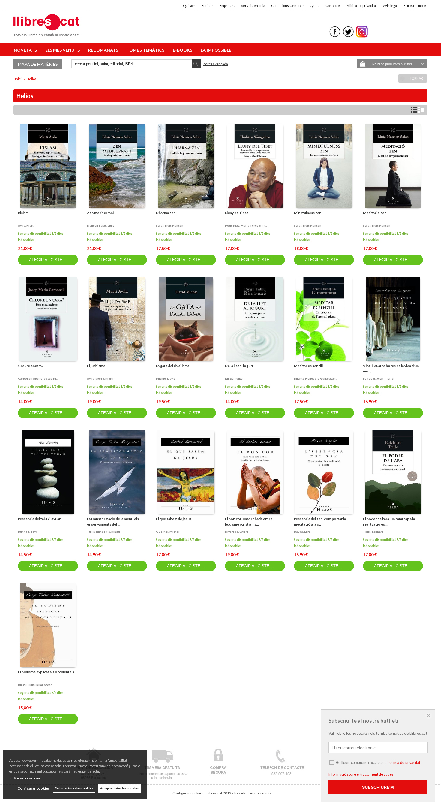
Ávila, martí (26, 225)
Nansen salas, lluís (100, 225)
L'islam (23, 212)
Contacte (333, 6)
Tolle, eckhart (373, 531)
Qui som (189, 6)
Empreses (227, 6)
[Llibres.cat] (47, 32)
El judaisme (96, 365)
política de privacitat (404, 763)
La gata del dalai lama (172, 365)
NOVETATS (26, 50)
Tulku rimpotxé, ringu (103, 531)
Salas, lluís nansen (169, 225)
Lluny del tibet (236, 212)
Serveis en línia (253, 6)
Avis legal (390, 6)
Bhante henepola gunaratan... (316, 378)
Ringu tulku (234, 378)
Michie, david (166, 378)
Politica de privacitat (361, 6)
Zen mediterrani (100, 212)
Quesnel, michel (167, 531)
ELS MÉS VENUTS (63, 50)
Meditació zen (374, 212)
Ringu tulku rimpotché (35, 684)
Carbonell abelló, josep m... (38, 378)
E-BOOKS (183, 50)
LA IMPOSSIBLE (216, 50)
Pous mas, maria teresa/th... (246, 225)
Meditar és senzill (308, 365)
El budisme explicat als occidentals (46, 672)
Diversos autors (236, 531)
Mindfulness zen (307, 212)
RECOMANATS (104, 50)
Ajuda (315, 6)
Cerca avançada (215, 64)
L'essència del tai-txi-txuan (39, 519)
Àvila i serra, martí (100, 378)
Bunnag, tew (27, 531)
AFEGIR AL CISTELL (48, 260)
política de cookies (24, 778)
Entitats (208, 6)
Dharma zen (166, 212)
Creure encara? (31, 365)
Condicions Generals (287, 6)
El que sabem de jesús (173, 519)
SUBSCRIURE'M (378, 787)
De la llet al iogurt (239, 365)
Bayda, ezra (302, 531)
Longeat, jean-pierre (378, 378)
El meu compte (415, 6)
